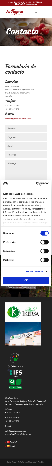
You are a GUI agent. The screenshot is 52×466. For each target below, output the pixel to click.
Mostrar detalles (34, 271)
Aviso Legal (11, 462)
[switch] (44, 242)
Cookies (41, 462)
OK (26, 280)
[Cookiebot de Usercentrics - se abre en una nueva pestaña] (37, 184)
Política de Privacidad (27, 462)
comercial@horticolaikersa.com (18, 118)
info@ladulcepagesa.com (15, 431)
